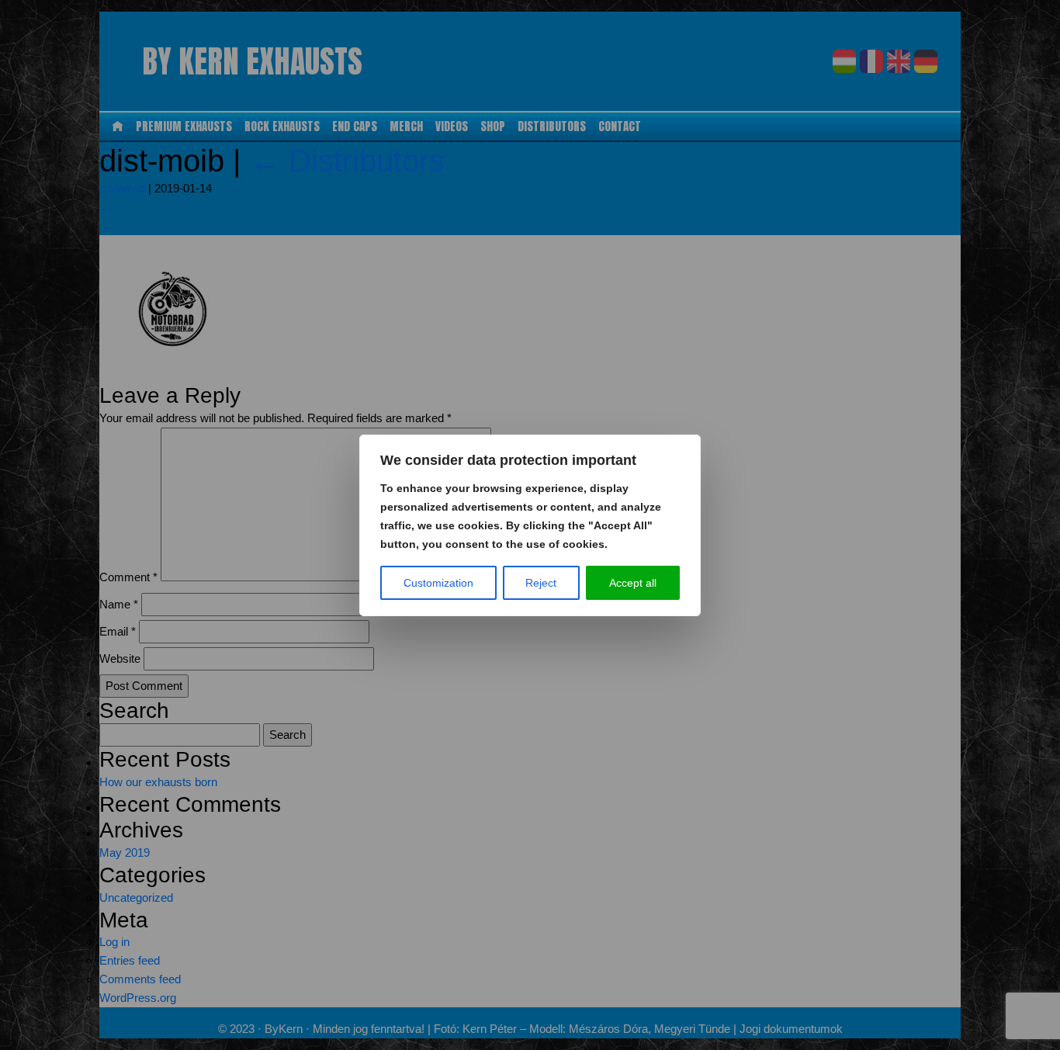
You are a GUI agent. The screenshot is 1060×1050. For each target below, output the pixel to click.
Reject (540, 583)
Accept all (632, 583)
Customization (438, 583)
